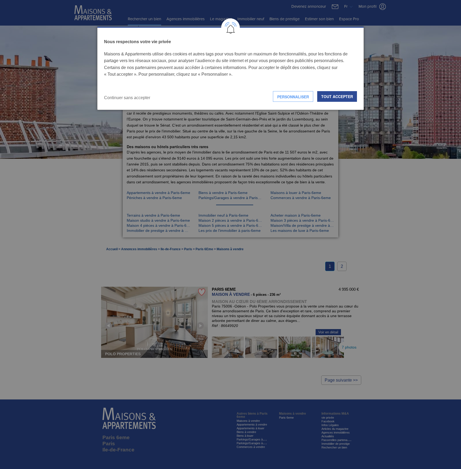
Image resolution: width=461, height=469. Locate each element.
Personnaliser (293, 96)
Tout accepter (337, 96)
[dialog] (230, 68)
